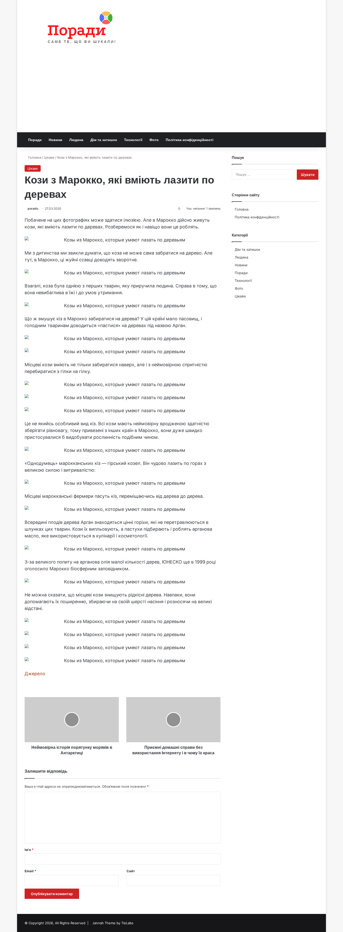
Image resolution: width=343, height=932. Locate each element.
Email (30, 871)
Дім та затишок (103, 140)
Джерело (35, 673)
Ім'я (29, 850)
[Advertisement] (171, 94)
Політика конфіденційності (189, 140)
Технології (133, 140)
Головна (34, 157)
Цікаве (49, 157)
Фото (154, 140)
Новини (55, 140)
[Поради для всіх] (79, 28)
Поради (35, 140)
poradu (33, 208)
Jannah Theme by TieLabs (112, 923)
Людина (76, 140)
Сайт (131, 871)
